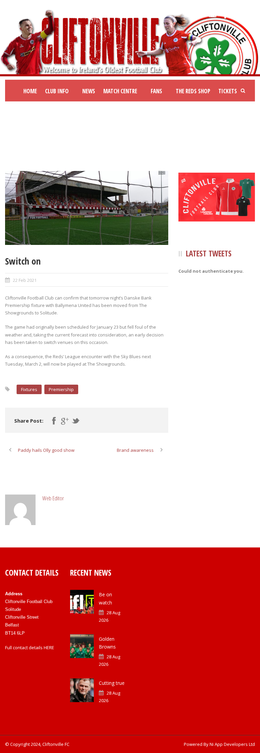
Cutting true (112, 683)
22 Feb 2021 (25, 280)
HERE (49, 647)
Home (30, 91)
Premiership (61, 389)
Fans (156, 91)
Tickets (227, 91)
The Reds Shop (193, 91)
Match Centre (120, 91)
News (88, 91)
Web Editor (53, 498)
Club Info (57, 91)
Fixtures (29, 389)
